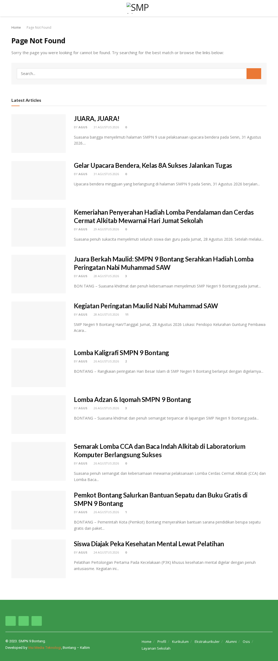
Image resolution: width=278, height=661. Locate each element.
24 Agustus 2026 (106, 552)
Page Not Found (39, 27)
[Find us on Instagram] (23, 621)
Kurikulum (180, 641)
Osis (246, 641)
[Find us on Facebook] (10, 621)
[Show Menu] (13, 8)
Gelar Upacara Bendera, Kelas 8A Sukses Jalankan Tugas (153, 165)
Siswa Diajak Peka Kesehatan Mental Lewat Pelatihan (149, 544)
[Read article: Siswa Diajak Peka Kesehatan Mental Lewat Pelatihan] (38, 558)
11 (126, 314)
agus (82, 127)
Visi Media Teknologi (44, 648)
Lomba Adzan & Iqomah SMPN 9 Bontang (132, 399)
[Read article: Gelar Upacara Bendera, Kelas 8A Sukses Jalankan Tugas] (38, 180)
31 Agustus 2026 (106, 127)
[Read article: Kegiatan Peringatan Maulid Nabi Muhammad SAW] (38, 321)
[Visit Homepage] (139, 8)
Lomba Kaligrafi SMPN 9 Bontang (121, 352)
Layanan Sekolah (156, 648)
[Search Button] (264, 8)
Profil (161, 641)
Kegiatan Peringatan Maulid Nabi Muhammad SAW (146, 306)
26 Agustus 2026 (106, 361)
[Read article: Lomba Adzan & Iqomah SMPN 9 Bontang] (38, 414)
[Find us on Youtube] (36, 621)
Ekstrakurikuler (207, 641)
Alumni (231, 641)
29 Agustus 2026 (106, 229)
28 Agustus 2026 (106, 276)
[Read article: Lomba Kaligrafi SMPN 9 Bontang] (38, 367)
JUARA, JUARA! (97, 118)
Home (16, 27)
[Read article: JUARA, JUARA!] (38, 133)
